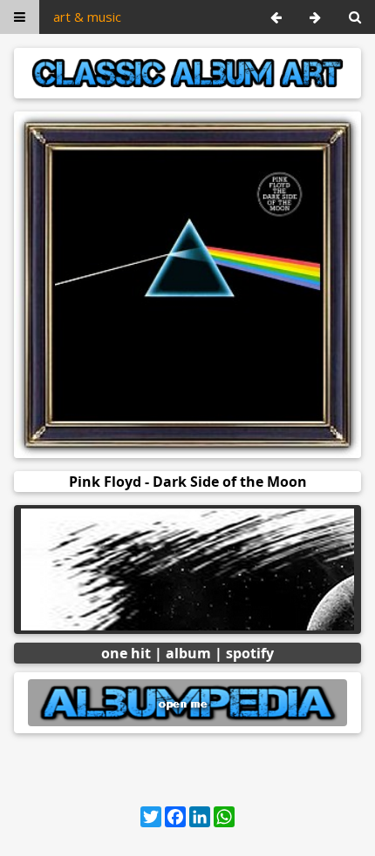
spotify (250, 653)
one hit (126, 653)
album (188, 653)
